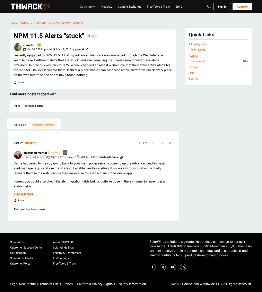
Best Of (193, 78)
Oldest (29, 143)
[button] (18, 47)
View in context (23, 193)
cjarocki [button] (28, 45)
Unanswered (218, 61)
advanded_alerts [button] (34, 105)
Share (19, 83)
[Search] (209, 6)
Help (191, 72)
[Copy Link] (87, 49)
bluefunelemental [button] (35, 152)
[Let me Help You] (39, 45)
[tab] (20, 125)
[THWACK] (30, 6)
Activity (193, 55)
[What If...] (65, 153)
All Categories (197, 44)
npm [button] (17, 105)
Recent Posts (197, 49)
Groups (193, 67)
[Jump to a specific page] (169, 143)
